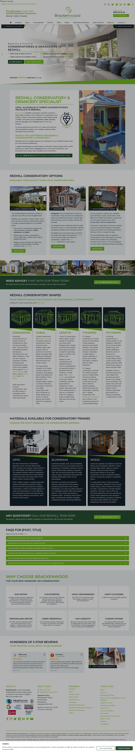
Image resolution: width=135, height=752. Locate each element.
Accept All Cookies (124, 748)
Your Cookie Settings (105, 748)
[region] (67, 746)
